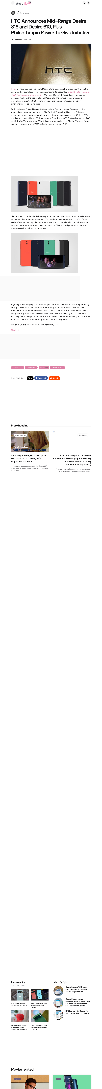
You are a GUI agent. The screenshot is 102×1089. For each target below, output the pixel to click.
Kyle (19, 12)
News (58, 1079)
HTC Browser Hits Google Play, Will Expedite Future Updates (77, 1012)
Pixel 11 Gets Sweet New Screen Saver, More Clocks (39, 1005)
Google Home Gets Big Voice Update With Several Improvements (19, 1027)
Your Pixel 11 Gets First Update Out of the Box (19, 1004)
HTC (13, 89)
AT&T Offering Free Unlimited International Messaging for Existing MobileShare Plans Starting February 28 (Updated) (72, 460)
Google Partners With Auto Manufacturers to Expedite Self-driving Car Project (76, 989)
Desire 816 (32, 368)
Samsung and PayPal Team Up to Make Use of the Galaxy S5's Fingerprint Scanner (28, 458)
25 (16, 40)
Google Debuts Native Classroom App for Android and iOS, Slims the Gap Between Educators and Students (77, 1002)
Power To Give (58, 368)
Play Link (15, 330)
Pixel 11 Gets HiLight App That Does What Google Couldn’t (39, 1027)
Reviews (17, 1079)
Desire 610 (18, 368)
